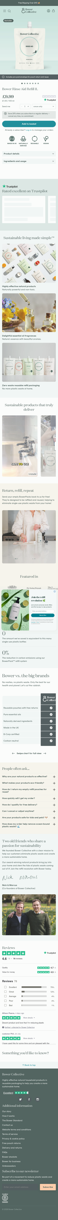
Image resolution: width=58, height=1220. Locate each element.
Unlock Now (42, 615)
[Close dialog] (55, 591)
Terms (38, 622)
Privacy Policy (33, 622)
